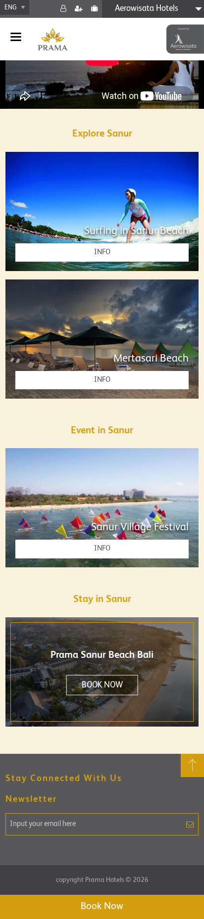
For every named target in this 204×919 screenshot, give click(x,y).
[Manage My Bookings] (94, 8)
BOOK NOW (102, 685)
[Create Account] (78, 8)
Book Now (102, 906)
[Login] (63, 8)
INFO (102, 252)
